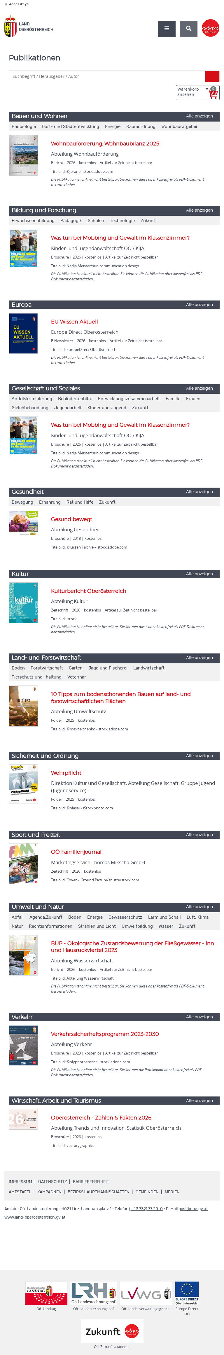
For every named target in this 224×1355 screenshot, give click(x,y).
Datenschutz (52, 1182)
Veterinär (76, 677)
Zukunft (149, 221)
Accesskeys (19, 4)
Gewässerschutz (125, 917)
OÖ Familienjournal (76, 852)
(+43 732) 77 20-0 (146, 1209)
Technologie (122, 221)
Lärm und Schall (164, 917)
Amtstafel (20, 1192)
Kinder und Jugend (107, 408)
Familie (173, 399)
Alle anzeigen (199, 116)
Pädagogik (71, 221)
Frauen (193, 399)
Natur (17, 926)
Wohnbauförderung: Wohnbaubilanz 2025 (105, 144)
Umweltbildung (137, 926)
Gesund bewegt (71, 519)
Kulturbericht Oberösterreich (88, 591)
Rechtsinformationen (50, 926)
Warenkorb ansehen (195, 91)
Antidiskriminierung (32, 399)
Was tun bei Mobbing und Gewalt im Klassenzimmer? (120, 238)
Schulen (96, 221)
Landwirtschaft (148, 668)
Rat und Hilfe (79, 502)
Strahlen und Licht (97, 926)
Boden (18, 668)
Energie (112, 126)
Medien (172, 1192)
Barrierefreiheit (91, 1182)
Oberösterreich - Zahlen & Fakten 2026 (101, 1118)
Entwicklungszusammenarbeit (129, 399)
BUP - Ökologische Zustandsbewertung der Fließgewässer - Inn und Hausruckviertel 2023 (132, 947)
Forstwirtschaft (47, 668)
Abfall (18, 917)
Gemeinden (147, 1192)
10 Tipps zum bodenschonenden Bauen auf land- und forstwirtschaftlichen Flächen (121, 698)
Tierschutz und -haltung (37, 677)
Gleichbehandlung (30, 408)
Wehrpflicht (66, 773)
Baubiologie (24, 126)
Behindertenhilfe (75, 399)
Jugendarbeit (68, 408)
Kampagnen (49, 1192)
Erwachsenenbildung (33, 221)
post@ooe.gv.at (193, 1209)
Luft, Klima (198, 917)
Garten (76, 668)
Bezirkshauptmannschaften (99, 1192)
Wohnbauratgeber (179, 126)
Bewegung (22, 502)
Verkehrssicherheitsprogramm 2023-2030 (105, 1034)
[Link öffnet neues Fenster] (211, 23)
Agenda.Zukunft (45, 917)
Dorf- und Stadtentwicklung (70, 126)
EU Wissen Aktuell (74, 322)
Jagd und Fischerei (107, 668)
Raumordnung (140, 126)
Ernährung (50, 502)
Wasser (166, 926)
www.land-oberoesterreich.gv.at (34, 1217)
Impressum (20, 1182)
